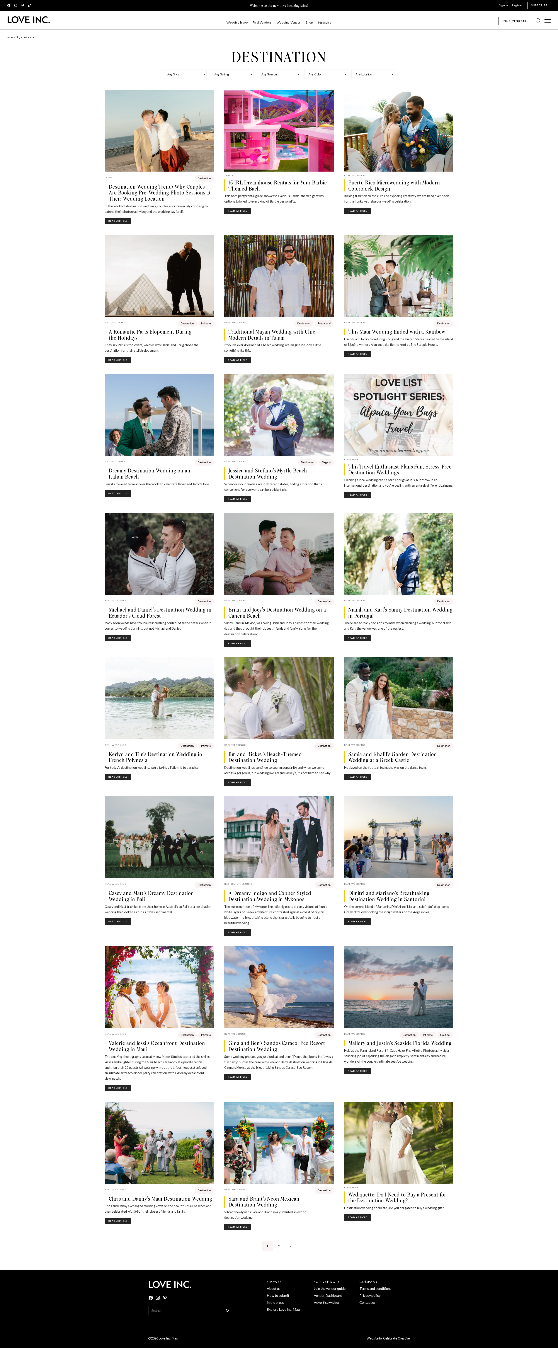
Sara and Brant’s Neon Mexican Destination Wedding (263, 1202)
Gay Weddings (115, 322)
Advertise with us (327, 1302)
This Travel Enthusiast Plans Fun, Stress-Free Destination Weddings (400, 469)
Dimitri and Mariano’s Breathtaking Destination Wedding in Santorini (389, 896)
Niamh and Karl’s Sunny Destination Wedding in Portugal (400, 613)
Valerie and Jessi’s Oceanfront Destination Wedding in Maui (157, 1046)
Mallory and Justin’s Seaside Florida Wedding (400, 1043)
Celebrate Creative (396, 1338)
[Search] (227, 1310)
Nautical (445, 1035)
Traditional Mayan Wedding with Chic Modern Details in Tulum (271, 335)
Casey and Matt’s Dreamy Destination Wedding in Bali (151, 896)
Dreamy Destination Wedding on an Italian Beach (150, 473)
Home (10, 37)
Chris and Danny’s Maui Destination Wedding (160, 1199)
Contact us (367, 1302)
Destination (204, 178)
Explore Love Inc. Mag (283, 1309)
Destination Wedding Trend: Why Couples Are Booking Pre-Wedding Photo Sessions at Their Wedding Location (160, 193)
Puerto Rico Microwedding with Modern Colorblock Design (394, 185)
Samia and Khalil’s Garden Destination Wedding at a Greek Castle (392, 757)
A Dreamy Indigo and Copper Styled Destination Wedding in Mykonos (269, 896)
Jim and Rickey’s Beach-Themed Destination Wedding (265, 757)
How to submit (278, 1295)
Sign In (503, 5)
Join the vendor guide (329, 1288)
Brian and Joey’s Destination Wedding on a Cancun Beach (277, 613)
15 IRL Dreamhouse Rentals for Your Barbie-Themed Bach (278, 185)
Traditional (324, 323)
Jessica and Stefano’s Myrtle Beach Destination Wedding (267, 473)
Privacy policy (370, 1295)
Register (517, 5)
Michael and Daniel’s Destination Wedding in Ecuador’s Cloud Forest (160, 613)
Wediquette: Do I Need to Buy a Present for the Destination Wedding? (397, 1197)
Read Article (119, 221)
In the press (275, 1302)
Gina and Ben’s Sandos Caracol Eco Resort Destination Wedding (276, 1046)
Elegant (326, 462)
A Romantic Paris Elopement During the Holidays (150, 335)
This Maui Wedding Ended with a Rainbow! (397, 332)
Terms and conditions (375, 1288)
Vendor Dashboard (328, 1295)
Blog (18, 37)
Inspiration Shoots (238, 884)
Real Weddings (355, 175)
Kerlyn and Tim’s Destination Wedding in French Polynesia (155, 757)
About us (273, 1288)
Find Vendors (515, 21)
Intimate (206, 323)
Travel (109, 177)
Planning (351, 459)
